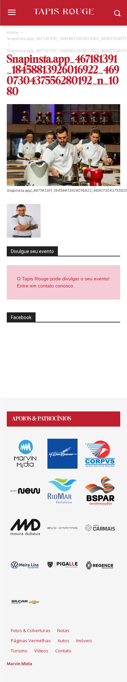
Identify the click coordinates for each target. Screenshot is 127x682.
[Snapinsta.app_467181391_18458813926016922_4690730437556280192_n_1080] (63, 184)
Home (13, 32)
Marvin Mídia (19, 663)
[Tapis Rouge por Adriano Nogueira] (63, 11)
